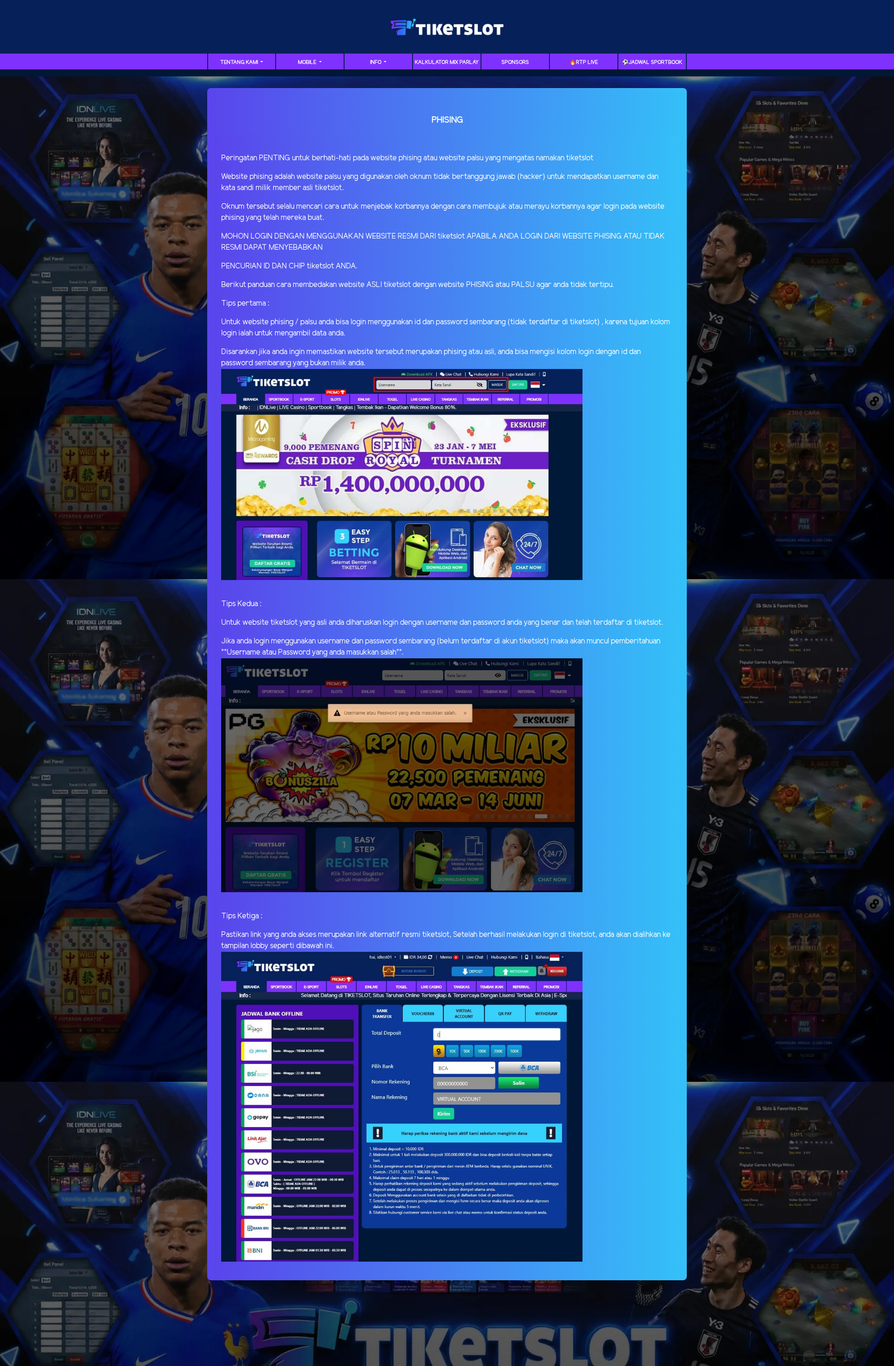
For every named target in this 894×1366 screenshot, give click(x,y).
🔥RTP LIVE (583, 62)
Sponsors (515, 62)
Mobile (308, 62)
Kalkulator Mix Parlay (447, 62)
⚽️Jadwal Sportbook (652, 62)
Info (376, 62)
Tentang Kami (239, 62)
